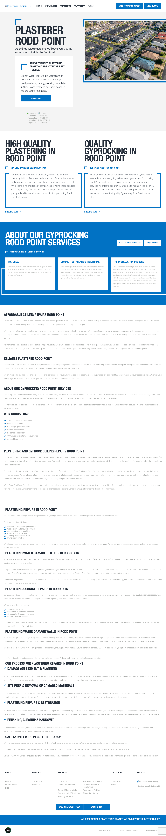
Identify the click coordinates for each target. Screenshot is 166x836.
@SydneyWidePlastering (148, 782)
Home (39, 6)
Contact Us (65, 6)
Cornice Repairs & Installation (91, 786)
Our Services (51, 6)
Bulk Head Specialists (92, 781)
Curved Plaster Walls (67, 790)
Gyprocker (63, 781)
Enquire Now (152, 6)
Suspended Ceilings (92, 790)
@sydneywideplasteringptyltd (149, 786)
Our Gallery (79, 6)
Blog (7, 788)
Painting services (66, 796)
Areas (91, 6)
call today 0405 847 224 (129, 6)
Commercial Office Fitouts (70, 793)
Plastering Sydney (91, 793)
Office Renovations (66, 785)
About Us (36, 785)
